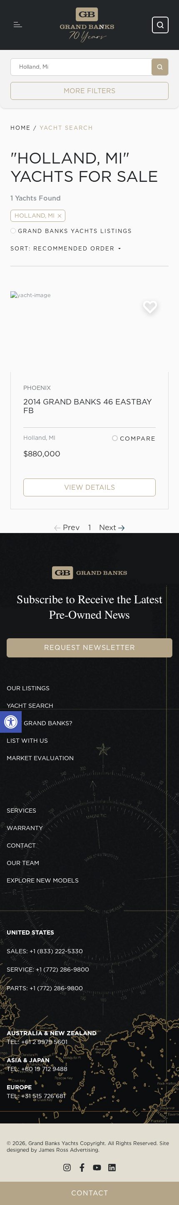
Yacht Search (30, 705)
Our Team (23, 863)
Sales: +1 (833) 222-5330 (45, 951)
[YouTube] (97, 1167)
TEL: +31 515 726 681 (36, 1091)
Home (20, 128)
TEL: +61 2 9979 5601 (52, 1037)
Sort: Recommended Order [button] (63, 248)
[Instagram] (67, 1167)
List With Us (27, 740)
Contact (89, 1193)
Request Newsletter (89, 648)
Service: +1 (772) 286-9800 (48, 969)
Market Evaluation (40, 758)
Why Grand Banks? (39, 723)
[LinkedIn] (112, 1167)
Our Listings (28, 688)
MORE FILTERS (89, 91)
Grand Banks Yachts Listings (75, 231)
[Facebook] (82, 1167)
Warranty (25, 828)
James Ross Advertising (68, 1150)
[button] (11, 722)
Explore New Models (43, 880)
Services (21, 810)
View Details (89, 487)
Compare (138, 438)
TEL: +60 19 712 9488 (37, 1064)
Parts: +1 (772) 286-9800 (45, 988)
